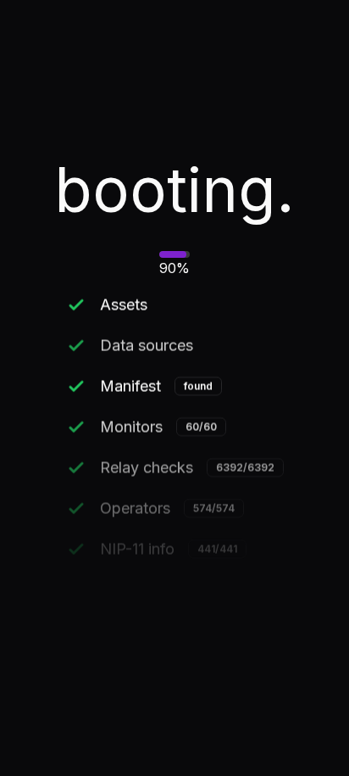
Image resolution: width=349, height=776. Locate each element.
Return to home (175, 456)
